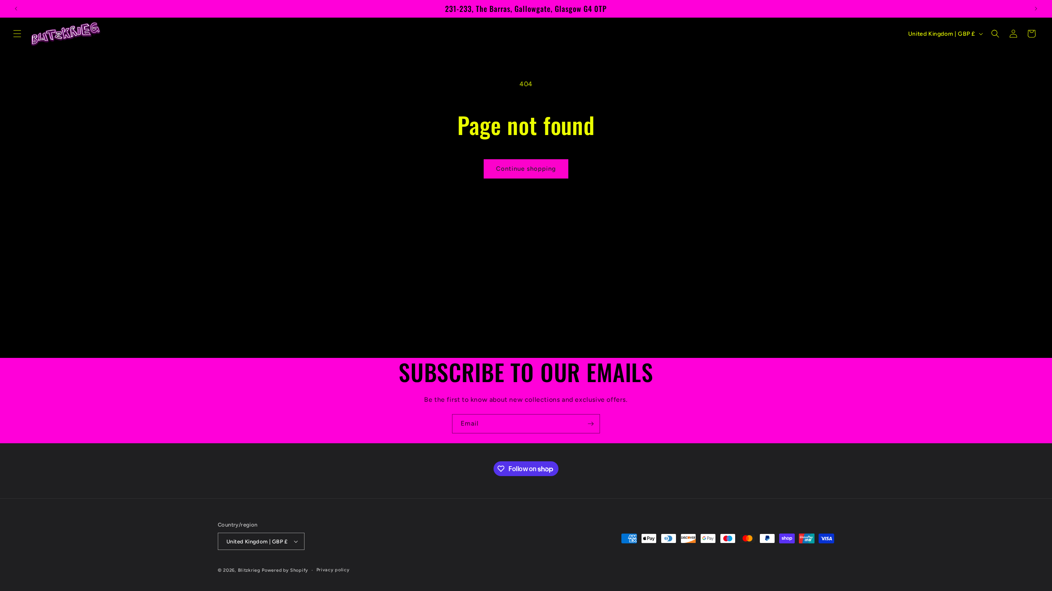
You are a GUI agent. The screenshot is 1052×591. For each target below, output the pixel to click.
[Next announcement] (1036, 8)
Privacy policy (333, 570)
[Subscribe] (590, 423)
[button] (17, 34)
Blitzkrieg (249, 570)
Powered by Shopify (285, 570)
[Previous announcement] (16, 8)
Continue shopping (526, 168)
